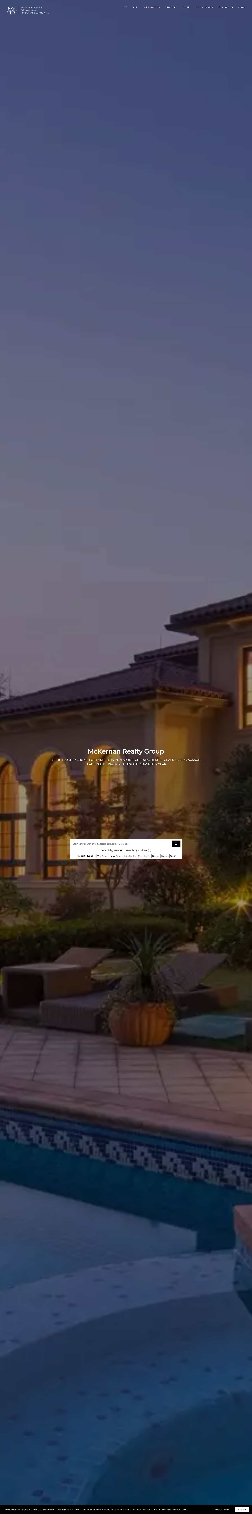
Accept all (242, 1509)
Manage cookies (222, 1509)
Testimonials (204, 7)
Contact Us (225, 7)
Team (187, 7)
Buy (124, 7)
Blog (241, 7)
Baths (73, 588)
